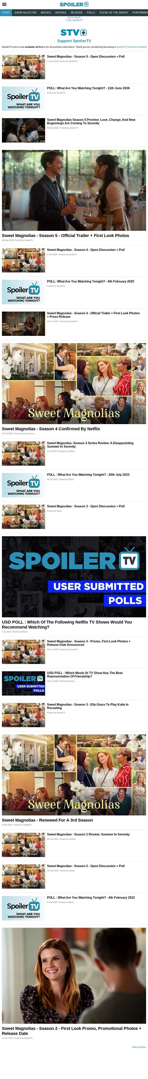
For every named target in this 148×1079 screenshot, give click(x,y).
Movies (46, 12)
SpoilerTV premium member (131, 47)
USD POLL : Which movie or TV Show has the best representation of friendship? (85, 674)
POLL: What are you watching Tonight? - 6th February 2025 (90, 281)
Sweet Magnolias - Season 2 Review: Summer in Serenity (88, 834)
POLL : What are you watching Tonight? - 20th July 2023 (88, 474)
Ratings (60, 12)
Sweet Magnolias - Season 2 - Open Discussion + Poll (85, 866)
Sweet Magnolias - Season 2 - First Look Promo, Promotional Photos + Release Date (71, 1031)
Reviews (76, 12)
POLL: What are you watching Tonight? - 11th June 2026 (88, 88)
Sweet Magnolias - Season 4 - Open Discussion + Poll (85, 249)
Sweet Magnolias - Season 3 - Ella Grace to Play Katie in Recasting (88, 706)
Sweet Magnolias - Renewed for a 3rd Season (47, 820)
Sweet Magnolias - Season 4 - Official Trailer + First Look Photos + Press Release (93, 315)
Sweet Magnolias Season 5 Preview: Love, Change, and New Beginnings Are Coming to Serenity (91, 121)
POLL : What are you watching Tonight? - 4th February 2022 (91, 897)
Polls (91, 12)
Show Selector (25, 12)
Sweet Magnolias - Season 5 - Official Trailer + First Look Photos (65, 235)
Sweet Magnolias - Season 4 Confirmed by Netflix (51, 428)
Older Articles (139, 1047)
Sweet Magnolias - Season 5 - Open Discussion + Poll (85, 56)
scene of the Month (113, 12)
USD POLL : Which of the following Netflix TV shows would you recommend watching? (67, 624)
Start (6, 12)
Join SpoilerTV (75, 20)
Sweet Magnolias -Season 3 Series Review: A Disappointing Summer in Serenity (90, 444)
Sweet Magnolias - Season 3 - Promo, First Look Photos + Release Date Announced (88, 643)
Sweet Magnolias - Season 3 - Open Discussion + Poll (85, 506)
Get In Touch (74, 17)
